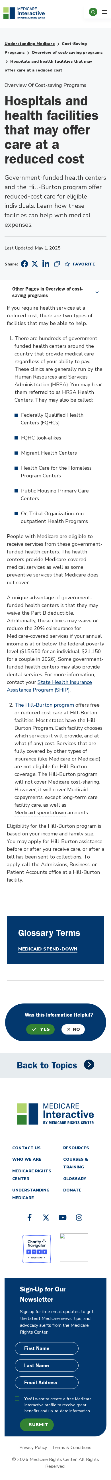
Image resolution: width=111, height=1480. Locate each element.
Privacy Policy (33, 1447)
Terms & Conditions (71, 1447)
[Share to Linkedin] (45, 264)
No (76, 1029)
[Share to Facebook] (23, 263)
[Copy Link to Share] (57, 264)
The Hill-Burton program (44, 705)
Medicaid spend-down (40, 812)
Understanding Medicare (30, 43)
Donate (72, 1190)
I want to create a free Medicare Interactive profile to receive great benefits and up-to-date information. (58, 1405)
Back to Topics (47, 1065)
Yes (45, 1029)
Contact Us (26, 1148)
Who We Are (26, 1159)
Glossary (74, 1178)
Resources (76, 1148)
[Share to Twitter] (34, 263)
